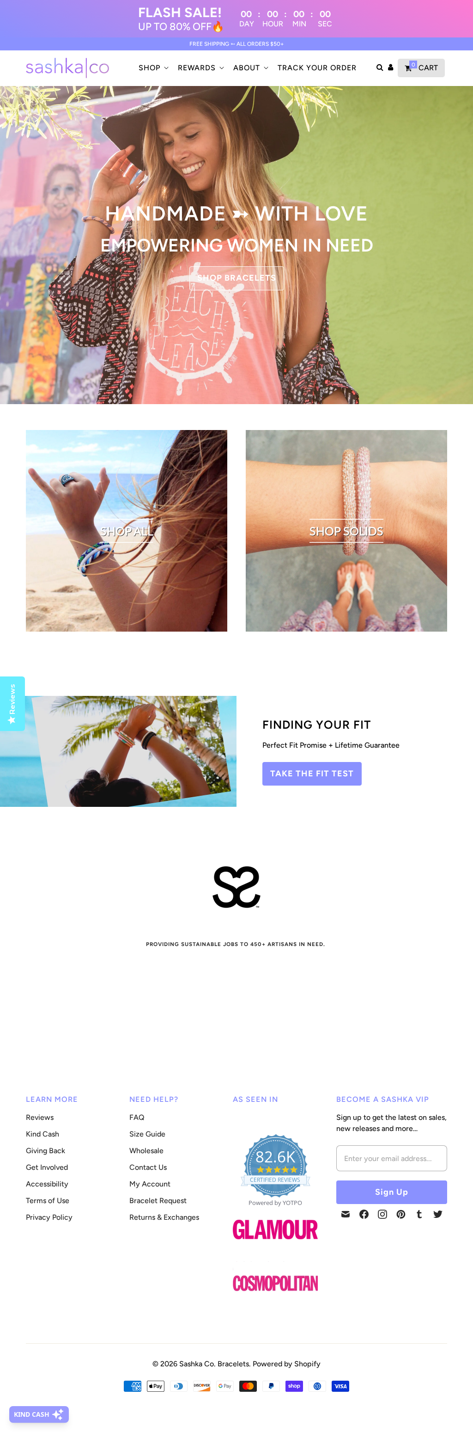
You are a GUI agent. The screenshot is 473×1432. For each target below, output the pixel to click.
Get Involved (47, 1167)
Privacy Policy (49, 1217)
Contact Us (148, 1167)
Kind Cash (42, 1134)
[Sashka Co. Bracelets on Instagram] (382, 1214)
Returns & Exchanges (164, 1217)
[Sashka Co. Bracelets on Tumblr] (419, 1214)
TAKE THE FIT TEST (312, 773)
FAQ (137, 1117)
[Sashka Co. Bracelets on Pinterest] (401, 1214)
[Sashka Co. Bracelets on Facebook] (364, 1214)
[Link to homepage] (275, 1283)
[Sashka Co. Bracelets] (67, 68)
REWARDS (197, 67)
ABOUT (246, 67)
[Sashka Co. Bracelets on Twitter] (438, 1214)
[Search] (380, 68)
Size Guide (147, 1134)
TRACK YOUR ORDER (317, 67)
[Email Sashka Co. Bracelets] (345, 1214)
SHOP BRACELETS (236, 278)
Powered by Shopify (287, 1363)
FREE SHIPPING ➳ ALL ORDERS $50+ (236, 44)
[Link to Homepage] (275, 1244)
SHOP (149, 67)
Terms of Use (47, 1200)
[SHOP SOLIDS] (346, 629)
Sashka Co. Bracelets (214, 1363)
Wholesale (146, 1150)
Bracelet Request (158, 1200)
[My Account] (390, 68)
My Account (149, 1184)
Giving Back (45, 1150)
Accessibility (47, 1184)
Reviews (40, 1117)
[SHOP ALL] (126, 629)
